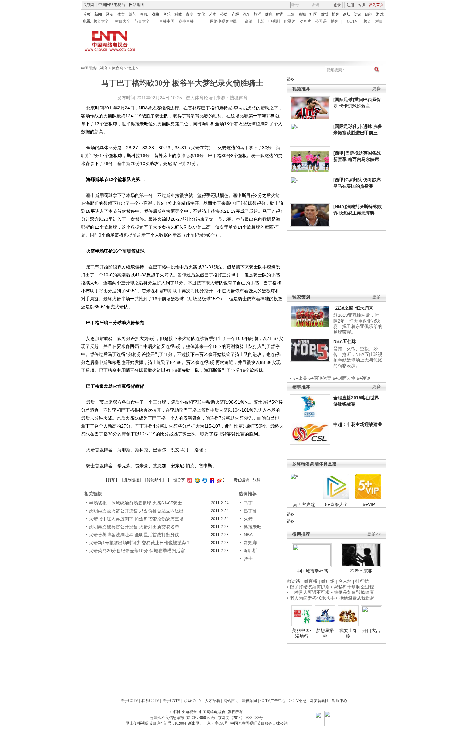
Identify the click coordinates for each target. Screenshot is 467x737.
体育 (121, 14)
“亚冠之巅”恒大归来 (353, 307)
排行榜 (362, 581)
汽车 (246, 14)
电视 (87, 21)
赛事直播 (186, 21)
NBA (248, 534)
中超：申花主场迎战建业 (357, 424)
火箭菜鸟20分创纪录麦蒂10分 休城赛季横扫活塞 (137, 550)
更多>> (374, 534)
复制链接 (131, 480)
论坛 (346, 14)
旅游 (257, 14)
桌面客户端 (304, 504)
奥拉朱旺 (252, 526)
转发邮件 (154, 480)
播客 (334, 21)
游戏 (380, 14)
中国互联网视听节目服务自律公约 (259, 723)
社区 (313, 14)
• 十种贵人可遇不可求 (309, 592)
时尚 (280, 14)
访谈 (358, 14)
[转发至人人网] (204, 480)
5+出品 (300, 378)
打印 (111, 480)
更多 (376, 88)
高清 (249, 21)
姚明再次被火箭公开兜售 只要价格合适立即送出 (136, 510)
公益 (224, 14)
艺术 (212, 14)
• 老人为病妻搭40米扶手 (311, 598)
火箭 (248, 518)
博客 (335, 14)
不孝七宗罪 (361, 571)
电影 (260, 21)
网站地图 (136, 5)
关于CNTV (171, 701)
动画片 (305, 21)
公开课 (321, 21)
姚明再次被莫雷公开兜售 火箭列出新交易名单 (134, 526)
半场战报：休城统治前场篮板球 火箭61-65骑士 (135, 502)
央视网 (89, 5)
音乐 (167, 14)
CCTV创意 (298, 701)
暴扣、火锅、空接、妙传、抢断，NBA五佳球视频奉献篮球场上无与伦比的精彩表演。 (357, 357)
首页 (87, 14)
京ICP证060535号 (200, 717)
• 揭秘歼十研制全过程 (352, 586)
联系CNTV (193, 701)
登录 (337, 5)
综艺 (132, 14)
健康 (269, 14)
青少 (189, 14)
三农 (291, 14)
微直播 (310, 581)
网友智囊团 (319, 701)
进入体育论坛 (199, 97)
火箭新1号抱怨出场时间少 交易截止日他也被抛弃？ (140, 542)
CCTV (352, 21)
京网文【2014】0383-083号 (240, 717)
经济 (109, 14)
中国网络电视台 (111, 5)
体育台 (117, 68)
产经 (235, 14)
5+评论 (364, 378)
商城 (302, 14)
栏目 (379, 21)
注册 (350, 5)
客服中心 (339, 701)
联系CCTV (150, 701)
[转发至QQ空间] (196, 480)
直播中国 (166, 21)
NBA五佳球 (344, 341)
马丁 (248, 502)
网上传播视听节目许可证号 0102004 (156, 723)
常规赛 (250, 542)
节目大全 (142, 21)
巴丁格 (250, 510)
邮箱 (369, 14)
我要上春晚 (348, 633)
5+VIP (369, 504)
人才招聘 (212, 701)
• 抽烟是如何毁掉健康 (352, 592)
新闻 (98, 14)
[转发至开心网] (189, 480)
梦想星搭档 (325, 633)
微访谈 (293, 581)
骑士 (248, 558)
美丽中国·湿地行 (301, 633)
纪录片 (289, 21)
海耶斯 (250, 550)
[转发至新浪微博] (218, 480)
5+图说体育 (319, 378)
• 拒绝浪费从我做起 (355, 598)
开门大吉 (371, 630)
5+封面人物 (344, 378)
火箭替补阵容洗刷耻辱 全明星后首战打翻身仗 (134, 534)
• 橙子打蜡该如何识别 (308, 586)
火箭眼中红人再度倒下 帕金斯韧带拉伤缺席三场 (136, 518)
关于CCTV (129, 701)
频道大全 (101, 21)
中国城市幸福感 (312, 571)
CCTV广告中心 (273, 701)
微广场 (328, 581)
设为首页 (376, 5)
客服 (361, 5)
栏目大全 (122, 21)
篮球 (131, 68)
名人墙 (345, 581)
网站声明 (231, 701)
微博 (324, 14)
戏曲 (155, 14)
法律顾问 (249, 701)
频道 (367, 21)
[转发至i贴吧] (211, 480)
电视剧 (274, 21)
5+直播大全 (336, 504)
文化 (201, 14)
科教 (178, 14)
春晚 (144, 14)
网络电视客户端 (223, 21)
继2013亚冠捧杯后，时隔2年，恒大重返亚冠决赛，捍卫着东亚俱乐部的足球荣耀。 (357, 324)
